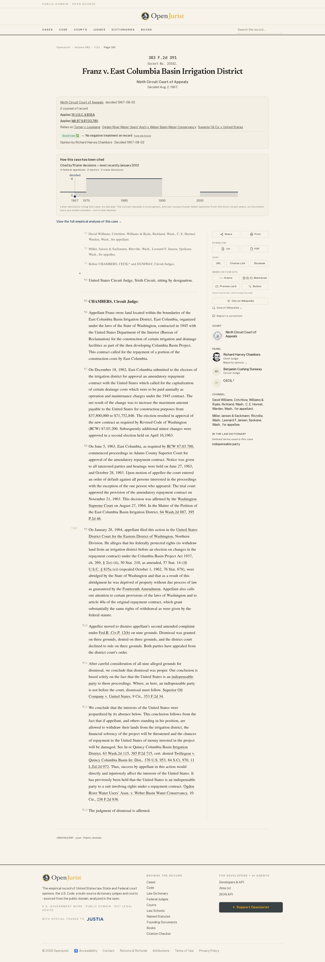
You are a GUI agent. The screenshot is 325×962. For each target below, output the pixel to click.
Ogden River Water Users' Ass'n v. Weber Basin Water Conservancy (149, 127)
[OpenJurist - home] (162, 16)
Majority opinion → (235, 362)
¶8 (85, 445)
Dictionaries (123, 29)
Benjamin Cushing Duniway (242, 369)
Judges (99, 29)
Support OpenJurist (251, 907)
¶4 (85, 279)
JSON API (226, 894)
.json (78, 837)
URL (218, 263)
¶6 (85, 312)
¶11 (84, 662)
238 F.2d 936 (107, 799)
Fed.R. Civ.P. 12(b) (114, 632)
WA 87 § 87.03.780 (84, 121)
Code (63, 29)
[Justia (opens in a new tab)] (95, 919)
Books (146, 29)
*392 (74, 528)
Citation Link (237, 263)
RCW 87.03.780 (180, 446)
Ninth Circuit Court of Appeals (162, 82)
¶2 (85, 248)
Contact (109, 950)
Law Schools (156, 910)
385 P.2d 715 (141, 753)
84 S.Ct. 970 (178, 759)
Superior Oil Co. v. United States (220, 127)
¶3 (85, 263)
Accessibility (85, 950)
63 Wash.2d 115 (116, 753)
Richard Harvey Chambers (241, 354)
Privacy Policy (209, 950)
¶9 (85, 529)
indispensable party (226, 444)
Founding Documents (162, 922)
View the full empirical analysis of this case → (89, 221)
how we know (142, 135)
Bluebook (259, 263)
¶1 (85, 233)
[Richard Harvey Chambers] (216, 357)
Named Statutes (158, 916)
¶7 (85, 369)
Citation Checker (159, 933)
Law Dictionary (157, 893)
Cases (47, 29)
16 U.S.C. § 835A (83, 114)
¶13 (84, 809)
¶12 (84, 706)
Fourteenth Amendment (141, 588)
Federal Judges (157, 899)
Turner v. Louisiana (87, 127)
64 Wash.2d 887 (173, 511)
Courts (80, 29)
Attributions (161, 950)
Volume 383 (82, 47)
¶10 (84, 625)
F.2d (97, 47)
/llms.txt (225, 888)
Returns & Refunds (133, 950)
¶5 (85, 300)
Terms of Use (184, 950)
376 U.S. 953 (155, 759)
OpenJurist (63, 47)
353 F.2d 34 (153, 696)
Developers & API (231, 882)
